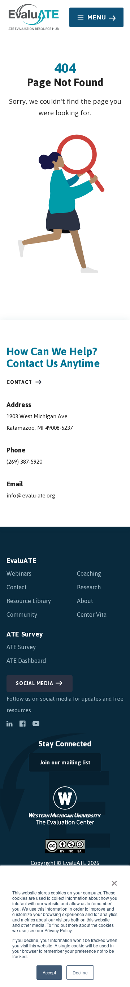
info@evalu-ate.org (30, 495)
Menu (97, 17)
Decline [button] (80, 972)
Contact (19, 382)
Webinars (18, 573)
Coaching (89, 573)
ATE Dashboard (26, 660)
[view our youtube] (35, 724)
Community (21, 614)
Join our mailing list (59, 764)
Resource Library (28, 601)
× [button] (114, 881)
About (85, 601)
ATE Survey (24, 634)
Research (89, 587)
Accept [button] (49, 972)
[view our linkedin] (9, 724)
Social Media (34, 683)
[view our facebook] (22, 724)
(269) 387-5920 (24, 461)
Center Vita (92, 614)
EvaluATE (21, 560)
